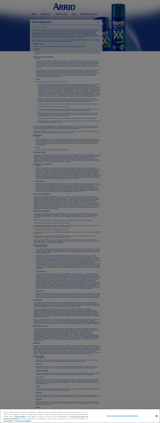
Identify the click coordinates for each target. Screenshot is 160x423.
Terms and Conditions (23, 421)
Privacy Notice (20, 416)
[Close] (156, 416)
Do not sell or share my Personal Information (122, 416)
